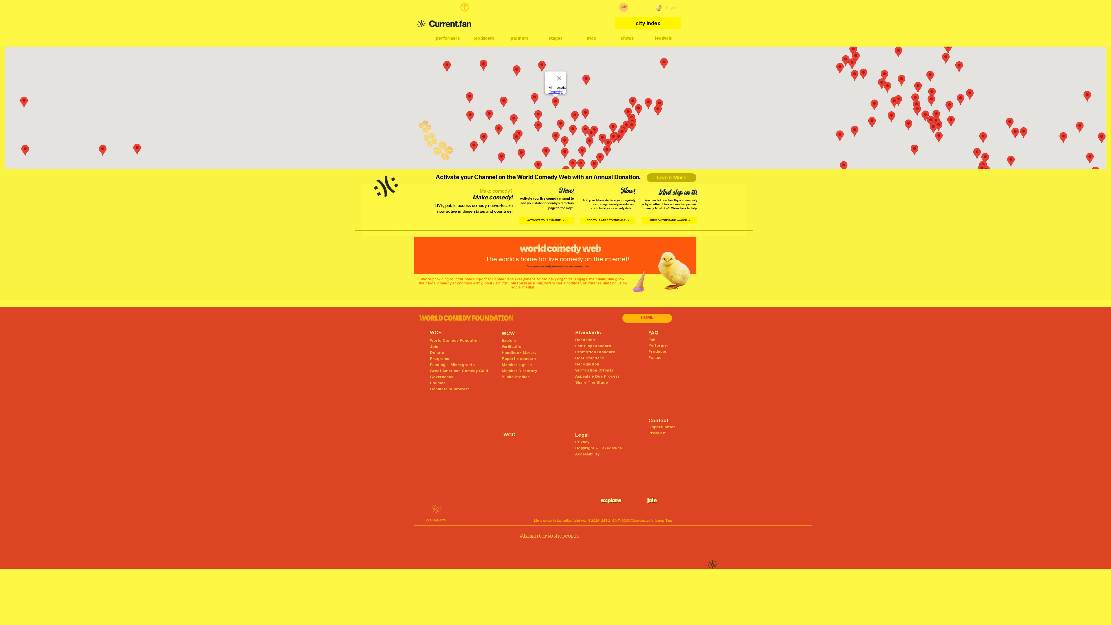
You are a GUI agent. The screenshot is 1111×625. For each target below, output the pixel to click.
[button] (448, 38)
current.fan (581, 266)
